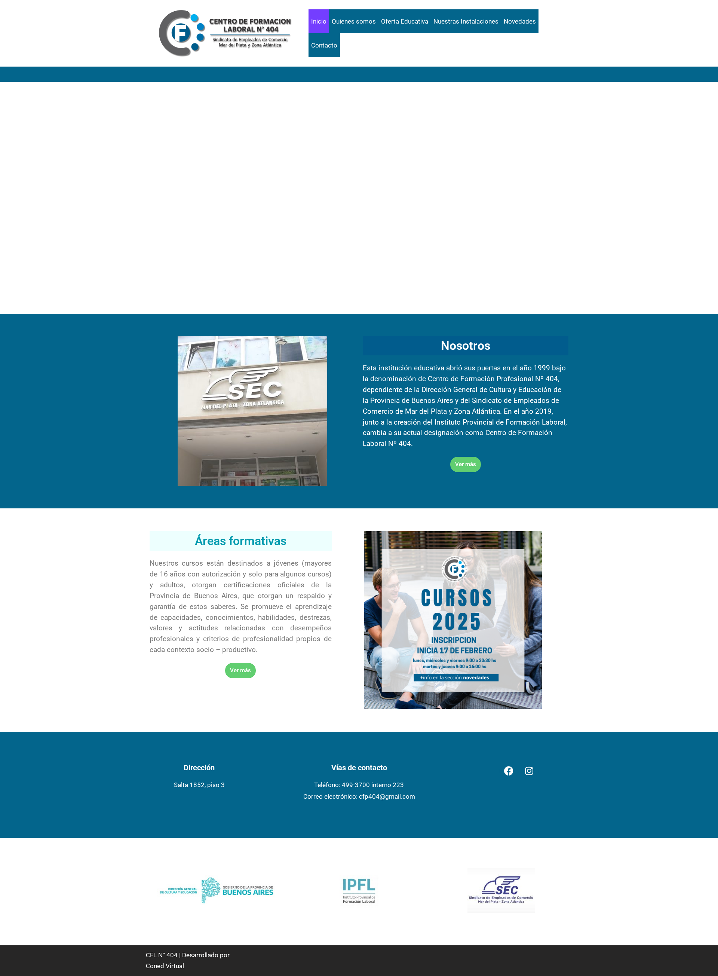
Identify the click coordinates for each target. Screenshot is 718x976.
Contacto (324, 45)
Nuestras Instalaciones (465, 21)
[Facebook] (508, 771)
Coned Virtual (165, 966)
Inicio (318, 21)
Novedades (520, 21)
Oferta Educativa (404, 21)
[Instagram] (529, 771)
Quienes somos (354, 21)
